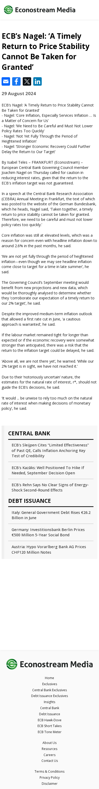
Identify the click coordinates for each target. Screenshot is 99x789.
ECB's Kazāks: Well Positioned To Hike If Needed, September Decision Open (48, 470)
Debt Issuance (49, 714)
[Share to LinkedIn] (37, 81)
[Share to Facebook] (16, 81)
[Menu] (89, 10)
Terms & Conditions (49, 771)
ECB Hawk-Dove (50, 720)
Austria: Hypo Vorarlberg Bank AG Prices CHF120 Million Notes (49, 549)
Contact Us (49, 760)
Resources (49, 749)
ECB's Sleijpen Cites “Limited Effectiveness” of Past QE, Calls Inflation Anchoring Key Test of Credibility (50, 450)
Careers (49, 755)
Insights (49, 702)
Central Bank (49, 708)
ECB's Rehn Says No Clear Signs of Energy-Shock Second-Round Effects (50, 487)
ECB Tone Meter (50, 732)
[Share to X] (27, 81)
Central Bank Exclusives (49, 690)
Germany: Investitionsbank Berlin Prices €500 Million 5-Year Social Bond (48, 532)
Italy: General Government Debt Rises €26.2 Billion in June (51, 515)
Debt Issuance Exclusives (49, 696)
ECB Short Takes (49, 726)
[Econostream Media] (39, 10)
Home (49, 678)
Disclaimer (50, 783)
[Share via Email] (6, 81)
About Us (49, 743)
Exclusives (49, 684)
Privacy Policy (50, 777)
